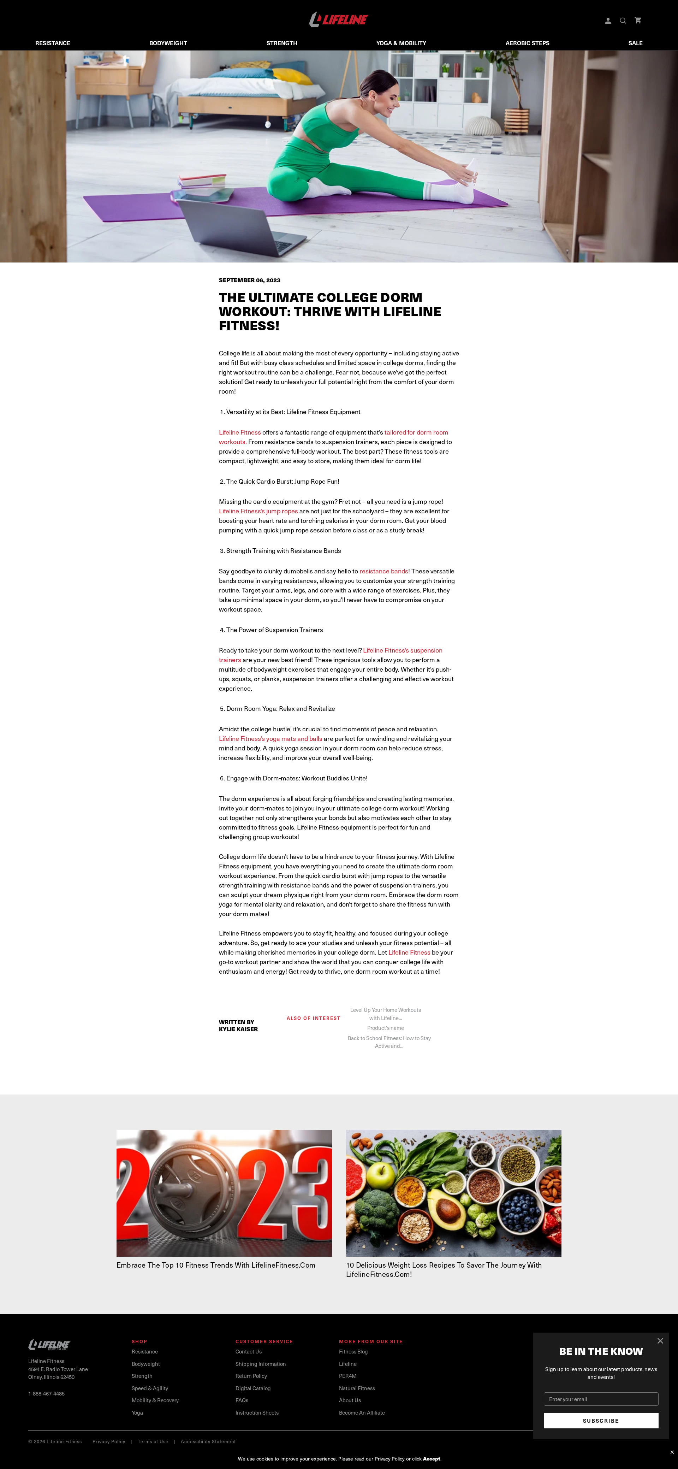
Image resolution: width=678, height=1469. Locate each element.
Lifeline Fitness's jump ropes (258, 510)
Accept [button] (431, 1458)
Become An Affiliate (362, 1412)
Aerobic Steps (527, 43)
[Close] (661, 1341)
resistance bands (383, 571)
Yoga (137, 1412)
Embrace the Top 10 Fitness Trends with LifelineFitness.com (216, 1264)
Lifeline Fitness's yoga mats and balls (270, 738)
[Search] (624, 21)
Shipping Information (261, 1364)
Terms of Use (153, 1441)
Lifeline (348, 1364)
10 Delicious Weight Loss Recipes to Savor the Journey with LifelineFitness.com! (444, 1269)
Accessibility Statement (208, 1441)
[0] (639, 21)
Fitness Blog (353, 1351)
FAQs (242, 1400)
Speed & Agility (150, 1388)
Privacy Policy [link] (390, 1458)
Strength (282, 43)
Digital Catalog (253, 1388)
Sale (636, 43)
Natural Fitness (357, 1388)
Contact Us (249, 1351)
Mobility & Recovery (155, 1400)
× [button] (672, 1452)
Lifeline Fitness (240, 432)
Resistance (52, 43)
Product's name (385, 1028)
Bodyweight (168, 43)
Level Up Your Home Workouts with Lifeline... (385, 1014)
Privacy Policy (109, 1441)
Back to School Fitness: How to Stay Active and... (389, 1042)
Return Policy (251, 1376)
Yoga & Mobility (401, 43)
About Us (350, 1400)
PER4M (348, 1376)
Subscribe (601, 1420)
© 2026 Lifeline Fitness (55, 1441)
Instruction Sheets (257, 1412)
